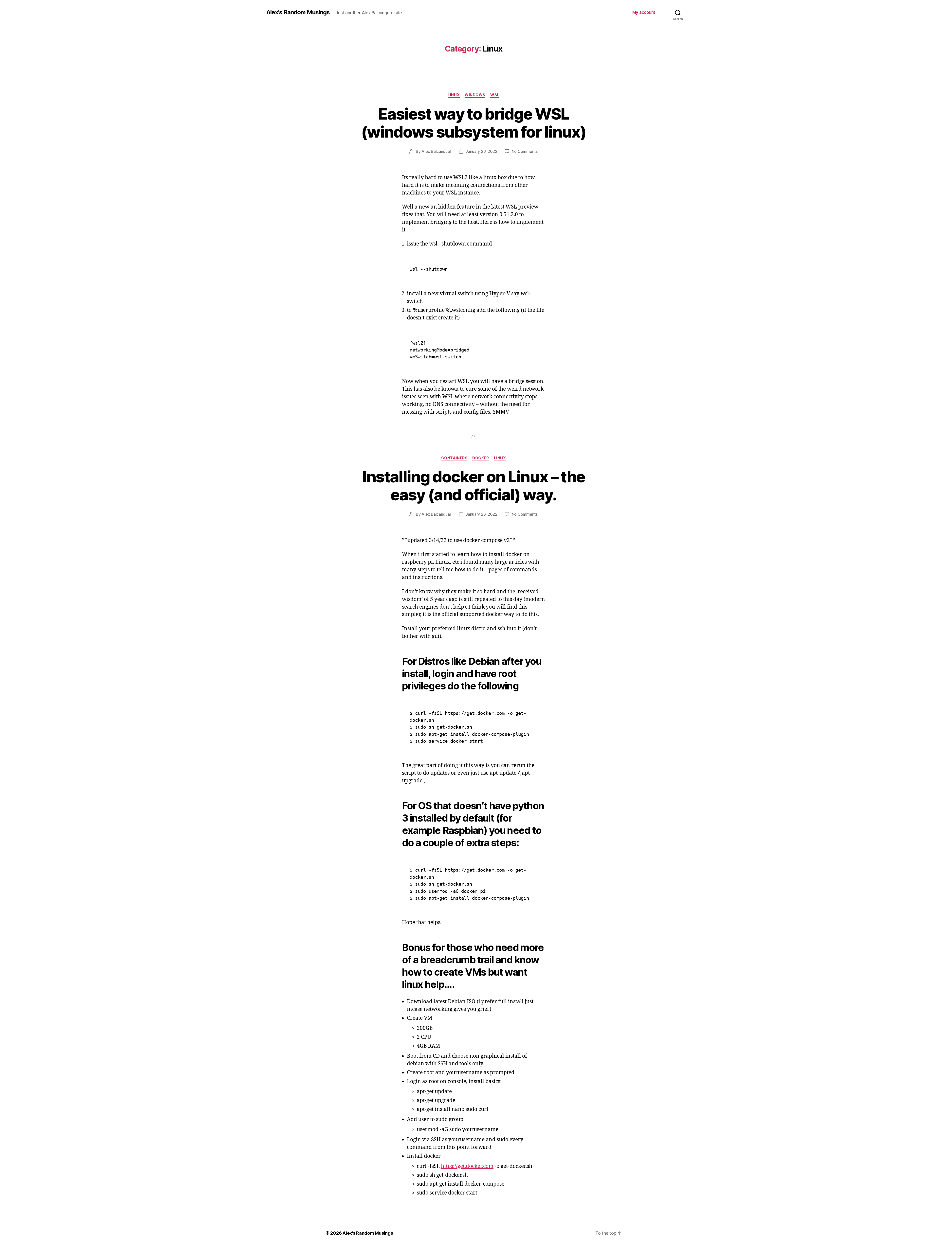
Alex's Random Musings (298, 12)
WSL (494, 95)
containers (454, 458)
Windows (475, 95)
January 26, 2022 (481, 151)
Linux (454, 95)
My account (643, 12)
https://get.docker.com (467, 1166)
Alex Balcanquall (436, 151)
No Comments (525, 151)
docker (480, 458)
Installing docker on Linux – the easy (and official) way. (473, 485)
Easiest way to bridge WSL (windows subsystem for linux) (473, 122)
